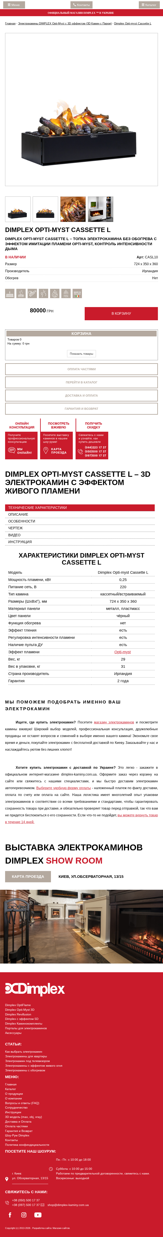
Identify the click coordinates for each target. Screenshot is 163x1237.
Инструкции (13, 1112)
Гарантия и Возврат (18, 1131)
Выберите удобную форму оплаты (63, 788)
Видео (14, 535)
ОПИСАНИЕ (18, 514)
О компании (13, 1098)
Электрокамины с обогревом (25, 1070)
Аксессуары (13, 1033)
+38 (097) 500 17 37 (26, 1205)
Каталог (151, 5)
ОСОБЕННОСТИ (21, 521)
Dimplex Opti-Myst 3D (19, 1009)
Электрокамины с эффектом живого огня (33, 1065)
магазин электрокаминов (114, 722)
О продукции (14, 1093)
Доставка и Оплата (18, 1121)
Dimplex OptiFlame (18, 1005)
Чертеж (15, 528)
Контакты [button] (83, 5)
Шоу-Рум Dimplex (17, 1135)
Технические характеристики (37, 508)
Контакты (11, 1140)
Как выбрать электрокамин (23, 1051)
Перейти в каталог (81, 382)
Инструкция (20, 542)
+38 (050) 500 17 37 (26, 1200)
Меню (16, 5)
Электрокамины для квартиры (26, 1056)
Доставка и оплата (81, 395)
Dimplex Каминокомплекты (23, 1023)
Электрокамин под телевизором (27, 1061)
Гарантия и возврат (81, 408)
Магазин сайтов (61, 1228)
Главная (11, 1084)
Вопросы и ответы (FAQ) (22, 1103)
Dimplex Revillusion (18, 1014)
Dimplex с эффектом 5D (21, 1019)
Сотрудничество (16, 1107)
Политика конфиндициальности (27, 1144)
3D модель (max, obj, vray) (23, 1117)
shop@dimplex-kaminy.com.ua (68, 1205)
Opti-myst (122, 652)
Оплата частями (81, 369)
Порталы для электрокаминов (26, 1028)
